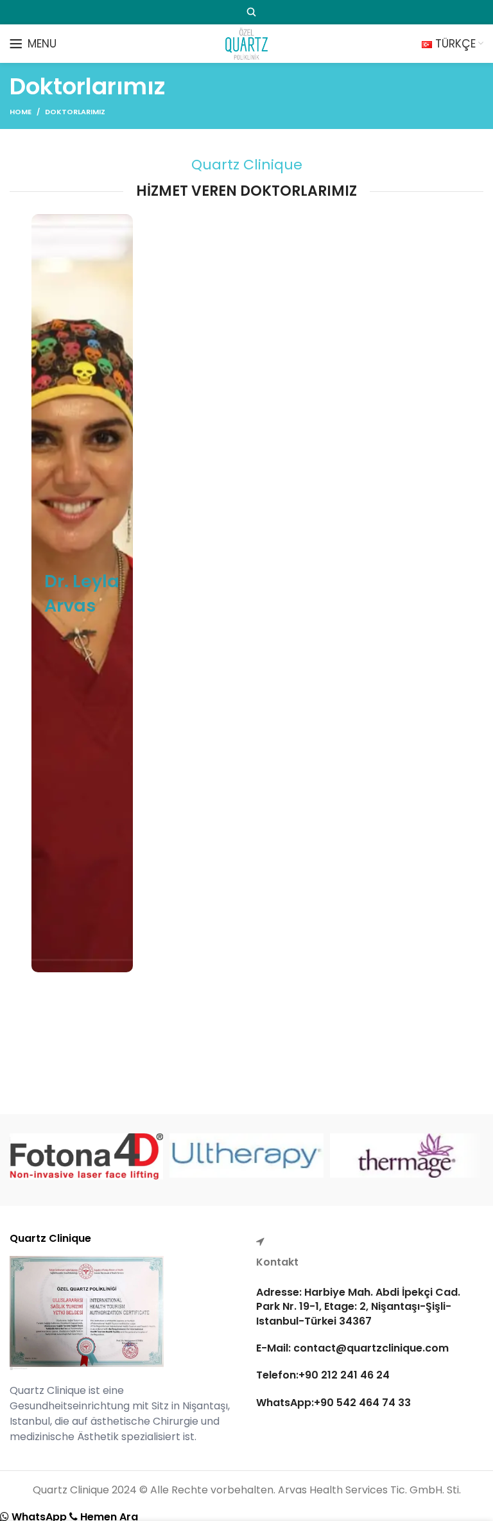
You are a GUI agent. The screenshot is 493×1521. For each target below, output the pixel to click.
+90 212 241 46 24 (344, 1375)
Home (20, 112)
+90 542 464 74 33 (362, 1402)
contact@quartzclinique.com (370, 1348)
